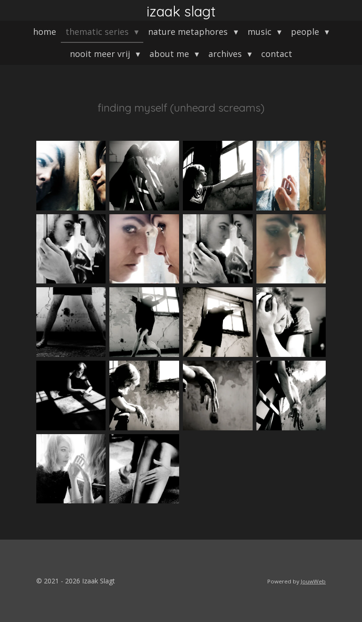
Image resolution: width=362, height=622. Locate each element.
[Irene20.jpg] (71, 322)
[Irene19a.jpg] (291, 249)
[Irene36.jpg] (71, 395)
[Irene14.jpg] (144, 249)
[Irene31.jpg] (291, 322)
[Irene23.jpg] (144, 322)
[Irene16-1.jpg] (218, 249)
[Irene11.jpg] (291, 175)
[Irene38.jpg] (144, 395)
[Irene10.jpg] (218, 175)
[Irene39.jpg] (218, 395)
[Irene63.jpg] (71, 469)
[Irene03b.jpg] (71, 175)
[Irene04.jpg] (144, 175)
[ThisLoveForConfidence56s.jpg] (144, 469)
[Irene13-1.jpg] (71, 249)
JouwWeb (313, 581)
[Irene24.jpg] (218, 322)
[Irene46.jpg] (291, 395)
